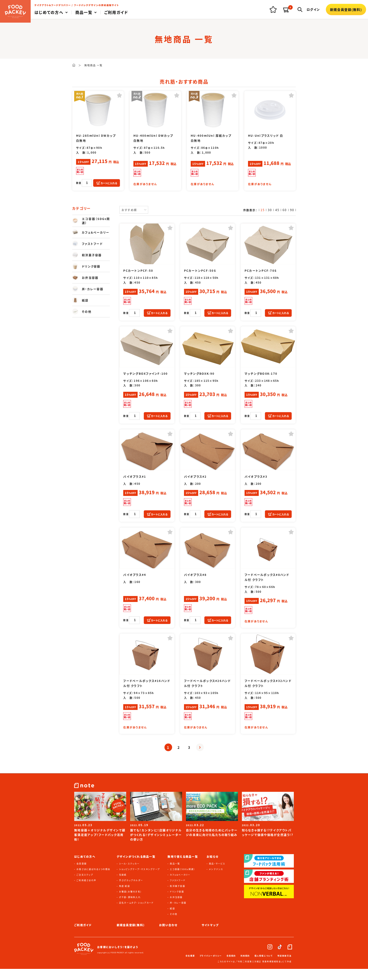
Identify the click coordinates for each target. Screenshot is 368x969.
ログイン (313, 9)
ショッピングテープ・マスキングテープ (139, 869)
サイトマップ (210, 925)
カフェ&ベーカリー (180, 874)
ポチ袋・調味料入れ (130, 897)
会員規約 (231, 955)
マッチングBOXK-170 (261, 373)
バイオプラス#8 (195, 575)
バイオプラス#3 (256, 476)
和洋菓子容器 (177, 885)
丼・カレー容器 (178, 902)
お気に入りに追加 (119, 95)
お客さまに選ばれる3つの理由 (93, 869)
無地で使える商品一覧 (183, 856)
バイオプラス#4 (134, 575)
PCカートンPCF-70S (261, 270)
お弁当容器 (176, 897)
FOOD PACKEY (15, 11)
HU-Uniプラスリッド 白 (265, 135)
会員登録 (81, 863)
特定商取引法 (285, 955)
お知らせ (213, 856)
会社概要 (190, 955)
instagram (270, 947)
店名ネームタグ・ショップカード (136, 902)
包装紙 (123, 874)
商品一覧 (175, 863)
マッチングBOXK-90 (199, 373)
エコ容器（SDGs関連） (182, 869)
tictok (280, 947)
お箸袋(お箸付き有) (130, 891)
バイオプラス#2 (195, 476)
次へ (200, 747)
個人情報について (264, 955)
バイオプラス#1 (134, 476)
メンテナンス (216, 869)
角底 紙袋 (124, 885)
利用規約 (245, 955)
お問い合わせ (168, 925)
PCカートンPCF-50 (138, 270)
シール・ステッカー (129, 863)
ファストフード (177, 880)
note (290, 947)
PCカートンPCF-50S (200, 270)
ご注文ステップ (84, 874)
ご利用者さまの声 (86, 880)
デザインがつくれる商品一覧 (136, 856)
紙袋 (172, 908)
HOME (73, 65)
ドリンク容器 (177, 891)
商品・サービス (217, 863)
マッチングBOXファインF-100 (145, 373)
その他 (173, 913)
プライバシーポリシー (211, 955)
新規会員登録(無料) (346, 9)
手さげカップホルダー (131, 880)
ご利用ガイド (116, 12)
